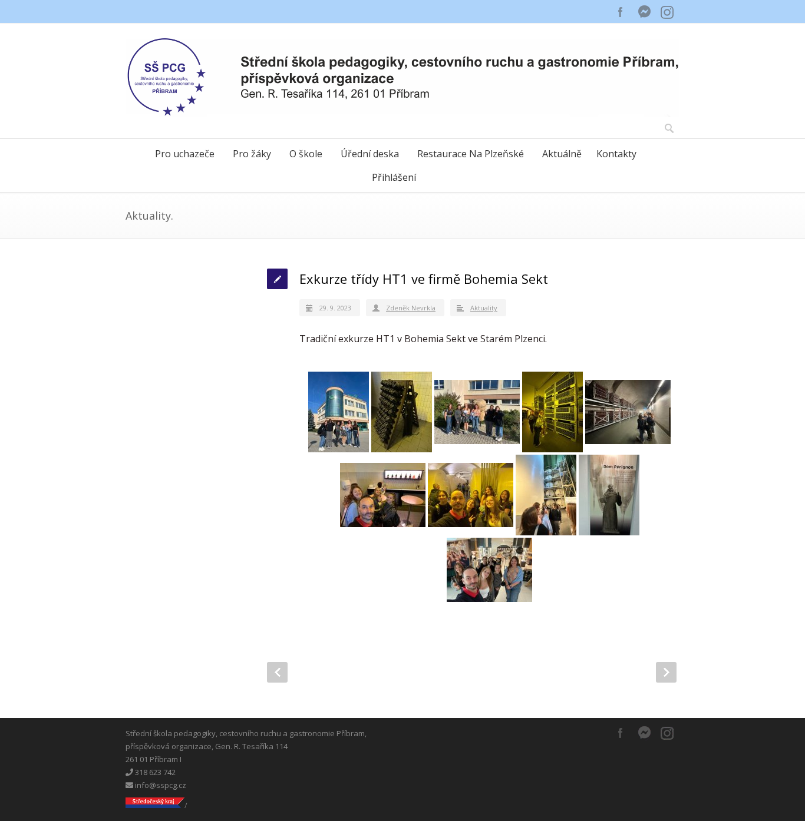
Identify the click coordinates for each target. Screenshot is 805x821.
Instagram (667, 12)
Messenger (644, 12)
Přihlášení (394, 177)
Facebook (620, 12)
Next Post (666, 672)
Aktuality (483, 307)
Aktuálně (562, 153)
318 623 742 (154, 772)
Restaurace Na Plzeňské (470, 153)
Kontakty (616, 153)
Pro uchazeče (185, 153)
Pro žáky (252, 153)
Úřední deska (370, 153)
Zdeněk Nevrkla (411, 307)
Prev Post (277, 672)
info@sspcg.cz (159, 785)
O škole (305, 153)
